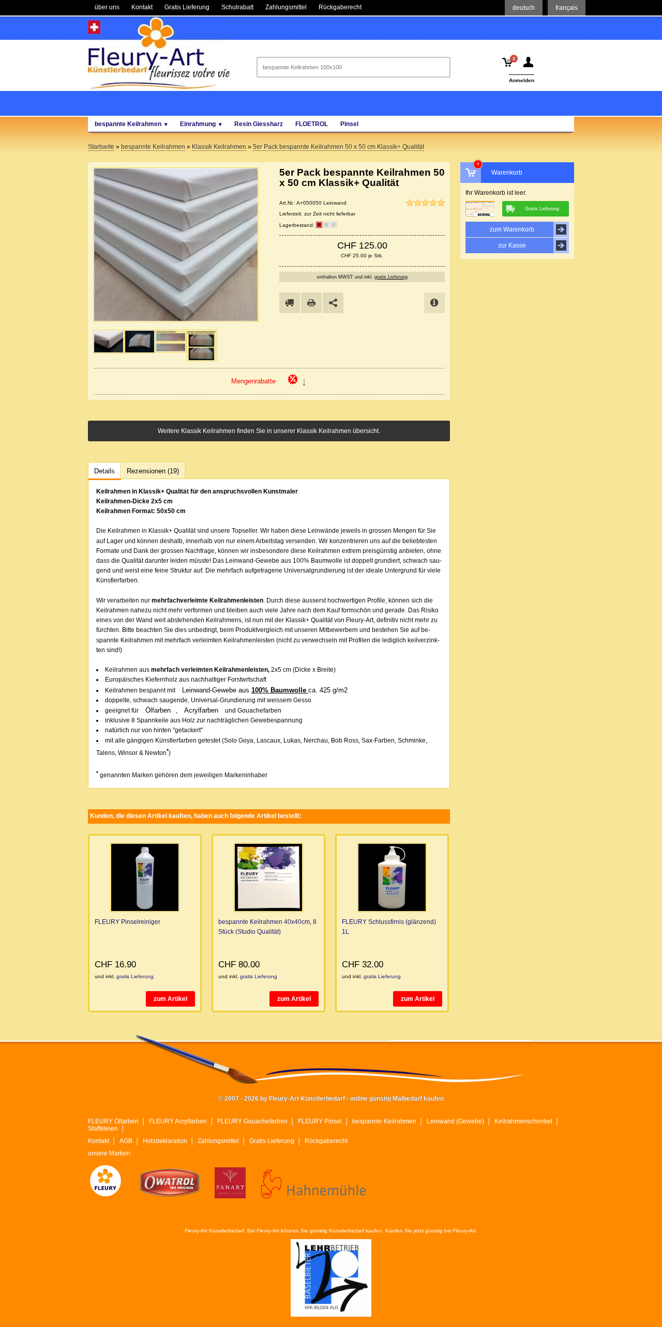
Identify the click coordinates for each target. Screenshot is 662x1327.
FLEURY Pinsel (320, 1121)
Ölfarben (158, 710)
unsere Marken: (110, 1153)
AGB (125, 1141)
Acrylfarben (201, 710)
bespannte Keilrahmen (384, 1121)
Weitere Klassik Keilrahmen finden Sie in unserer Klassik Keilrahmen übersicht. (269, 431)
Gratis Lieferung (271, 1141)
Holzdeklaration (165, 1141)
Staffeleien (103, 1128)
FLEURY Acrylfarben (178, 1121)
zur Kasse (512, 245)
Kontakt (98, 1141)
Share (333, 302)
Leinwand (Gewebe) (455, 1121)
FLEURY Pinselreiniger (127, 921)
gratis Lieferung (391, 277)
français (566, 7)
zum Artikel (170, 998)
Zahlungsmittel (218, 1141)
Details (104, 471)
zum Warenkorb (512, 229)
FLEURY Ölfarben (113, 1121)
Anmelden (521, 80)
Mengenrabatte (253, 381)
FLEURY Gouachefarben (252, 1121)
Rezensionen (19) (153, 471)
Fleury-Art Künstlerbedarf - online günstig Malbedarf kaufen (159, 53)
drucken (311, 302)
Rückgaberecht (326, 1141)
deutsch (524, 7)
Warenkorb (506, 172)
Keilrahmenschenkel (523, 1121)
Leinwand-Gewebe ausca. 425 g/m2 (265, 690)
